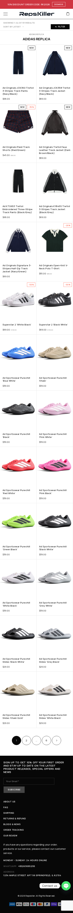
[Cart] (68, 14)
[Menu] (5, 14)
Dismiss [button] (58, 4)
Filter (61, 26)
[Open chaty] (66, 885)
